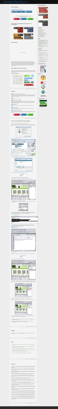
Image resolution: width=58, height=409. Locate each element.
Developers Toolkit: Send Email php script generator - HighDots (17, 392)
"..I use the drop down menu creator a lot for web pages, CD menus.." (43, 53)
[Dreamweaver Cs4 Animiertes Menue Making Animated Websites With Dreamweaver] (43, 10)
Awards (39, 73)
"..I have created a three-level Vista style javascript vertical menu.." (43, 59)
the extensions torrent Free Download (16, 366)
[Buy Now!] (16, 19)
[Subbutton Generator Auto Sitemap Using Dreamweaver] (28, 36)
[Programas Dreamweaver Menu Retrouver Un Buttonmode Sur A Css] (43, 16)
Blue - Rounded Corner (41, 30)
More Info (35, 88)
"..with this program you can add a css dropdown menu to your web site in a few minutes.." (43, 55)
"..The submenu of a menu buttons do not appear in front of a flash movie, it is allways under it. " (22, 348)
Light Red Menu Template (42, 35)
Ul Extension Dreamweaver (42, 32)
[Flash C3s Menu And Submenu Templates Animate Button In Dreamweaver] (18, 30)
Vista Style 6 (40, 29)
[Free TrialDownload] (23, 19)
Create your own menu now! (23, 16)
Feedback (40, 48)
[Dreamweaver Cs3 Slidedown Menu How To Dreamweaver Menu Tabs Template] (28, 30)
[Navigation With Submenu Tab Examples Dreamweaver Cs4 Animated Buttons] (18, 36)
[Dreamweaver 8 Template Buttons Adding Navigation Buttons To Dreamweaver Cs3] (43, 23)
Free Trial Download (31, 88)
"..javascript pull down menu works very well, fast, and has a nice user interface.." (43, 51)
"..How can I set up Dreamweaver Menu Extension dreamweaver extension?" (20, 351)
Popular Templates (41, 5)
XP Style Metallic (41, 34)
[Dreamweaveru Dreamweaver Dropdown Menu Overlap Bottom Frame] (18, 80)
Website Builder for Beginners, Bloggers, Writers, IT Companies (43, 41)
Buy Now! (27, 88)
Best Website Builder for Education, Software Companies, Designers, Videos (43, 40)
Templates (40, 27)
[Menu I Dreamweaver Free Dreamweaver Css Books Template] (29, 80)
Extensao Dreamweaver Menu (42, 33)
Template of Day (41, 98)
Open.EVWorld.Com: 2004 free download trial (17, 388)
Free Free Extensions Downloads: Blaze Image (17, 383)
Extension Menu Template (15, 390)
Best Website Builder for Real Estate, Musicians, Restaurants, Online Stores (43, 43)
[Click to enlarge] (23, 314)
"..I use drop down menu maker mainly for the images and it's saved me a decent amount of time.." (43, 61)
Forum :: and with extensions (17, 373)
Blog (39, 38)
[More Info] (30, 19)
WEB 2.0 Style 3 (41, 31)
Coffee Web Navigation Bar (42, 36)
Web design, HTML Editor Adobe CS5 (16, 379)
